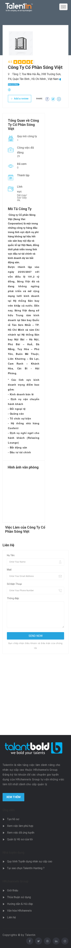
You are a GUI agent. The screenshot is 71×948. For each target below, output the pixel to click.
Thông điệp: (13, 598)
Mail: (9, 569)
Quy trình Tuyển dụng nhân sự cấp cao (29, 861)
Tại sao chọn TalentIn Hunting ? (25, 868)
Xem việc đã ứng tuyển (20, 832)
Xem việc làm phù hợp (20, 826)
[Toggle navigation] (63, 6)
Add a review (20, 98)
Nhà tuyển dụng (13, 852)
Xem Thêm (13, 797)
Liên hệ (11, 917)
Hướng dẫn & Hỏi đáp (20, 904)
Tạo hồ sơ (13, 819)
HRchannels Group (15, 881)
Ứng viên (9, 810)
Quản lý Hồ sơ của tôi (20, 839)
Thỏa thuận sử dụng (19, 897)
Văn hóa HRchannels (19, 910)
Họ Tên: (11, 555)
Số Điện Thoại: (14, 584)
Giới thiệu (12, 890)
